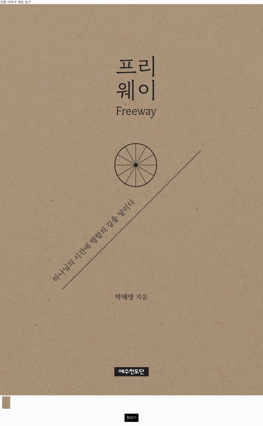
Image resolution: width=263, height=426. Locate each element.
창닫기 (131, 417)
